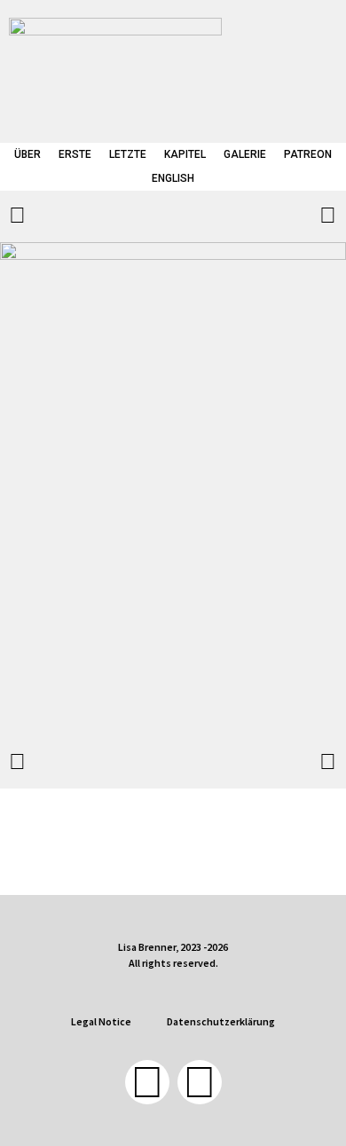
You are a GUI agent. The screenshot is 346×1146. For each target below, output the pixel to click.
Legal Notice (101, 1021)
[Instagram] (199, 1082)
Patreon (308, 154)
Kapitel (185, 154)
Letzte (127, 154)
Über (27, 154)
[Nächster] (255, 216)
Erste (75, 154)
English (173, 178)
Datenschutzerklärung (221, 1021)
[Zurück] (91, 216)
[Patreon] (147, 1082)
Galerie (245, 154)
